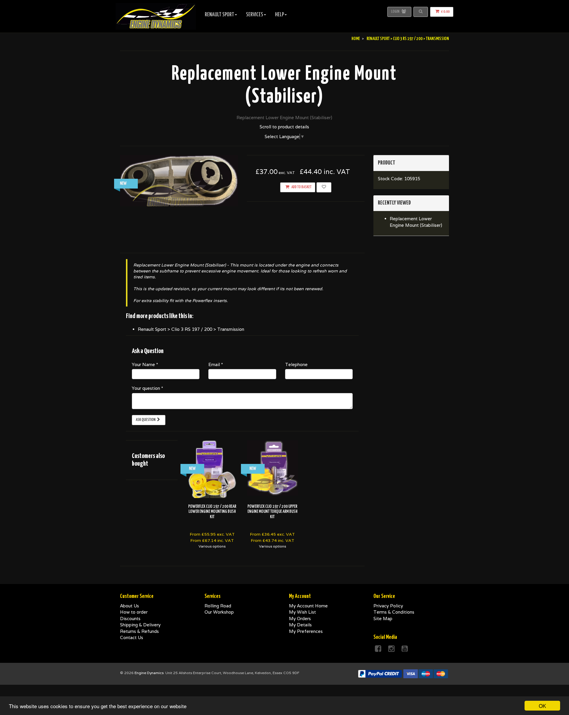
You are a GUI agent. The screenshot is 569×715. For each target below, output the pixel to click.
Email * (215, 364)
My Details (300, 625)
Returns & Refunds (139, 631)
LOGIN (399, 11)
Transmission (437, 38)
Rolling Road (217, 606)
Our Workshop (219, 612)
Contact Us (131, 637)
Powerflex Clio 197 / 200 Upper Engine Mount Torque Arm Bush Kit (272, 511)
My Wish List (302, 612)
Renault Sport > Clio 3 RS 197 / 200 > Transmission (191, 329)
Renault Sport (219, 14)
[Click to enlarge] (179, 181)
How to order (134, 612)
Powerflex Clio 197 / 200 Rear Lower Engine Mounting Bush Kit (212, 511)
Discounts (130, 618)
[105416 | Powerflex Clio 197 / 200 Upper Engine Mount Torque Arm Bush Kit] (272, 468)
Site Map (382, 618)
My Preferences (306, 631)
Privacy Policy (388, 606)
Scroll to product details (284, 127)
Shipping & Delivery (140, 625)
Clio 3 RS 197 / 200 (408, 38)
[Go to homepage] (155, 7)
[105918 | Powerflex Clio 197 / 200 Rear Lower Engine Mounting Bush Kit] (212, 469)
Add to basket (301, 187)
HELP (279, 14)
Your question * (147, 388)
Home (355, 38)
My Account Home (308, 606)
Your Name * (145, 364)
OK (542, 705)
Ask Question (146, 420)
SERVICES (254, 14)
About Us (129, 606)
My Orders (300, 618)
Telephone (296, 364)
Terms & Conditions (393, 612)
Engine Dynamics (149, 673)
